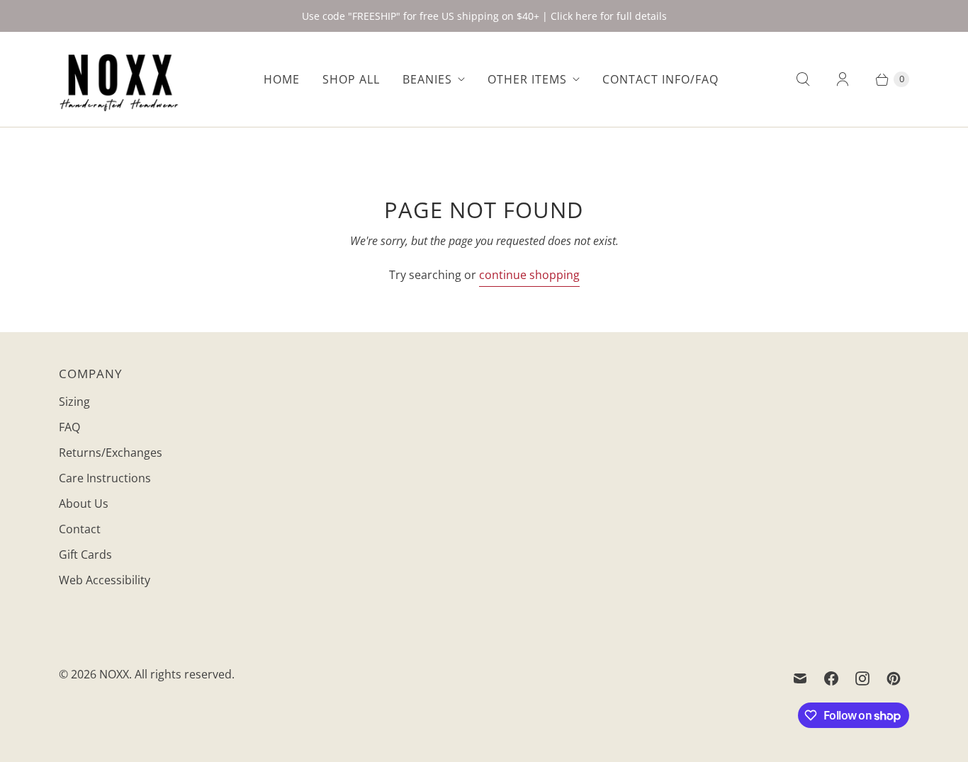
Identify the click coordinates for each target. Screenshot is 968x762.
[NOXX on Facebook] (831, 678)
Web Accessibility (104, 580)
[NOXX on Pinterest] (893, 678)
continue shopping (529, 275)
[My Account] (842, 79)
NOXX (114, 674)
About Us (83, 503)
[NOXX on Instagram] (862, 678)
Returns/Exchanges (110, 452)
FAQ (69, 427)
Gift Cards (85, 554)
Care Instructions (105, 478)
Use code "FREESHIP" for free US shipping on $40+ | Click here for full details (484, 16)
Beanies (427, 79)
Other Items (527, 79)
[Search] (803, 79)
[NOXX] (119, 79)
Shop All (351, 79)
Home (282, 79)
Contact (80, 529)
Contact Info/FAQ (660, 79)
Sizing (74, 401)
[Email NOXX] (800, 678)
